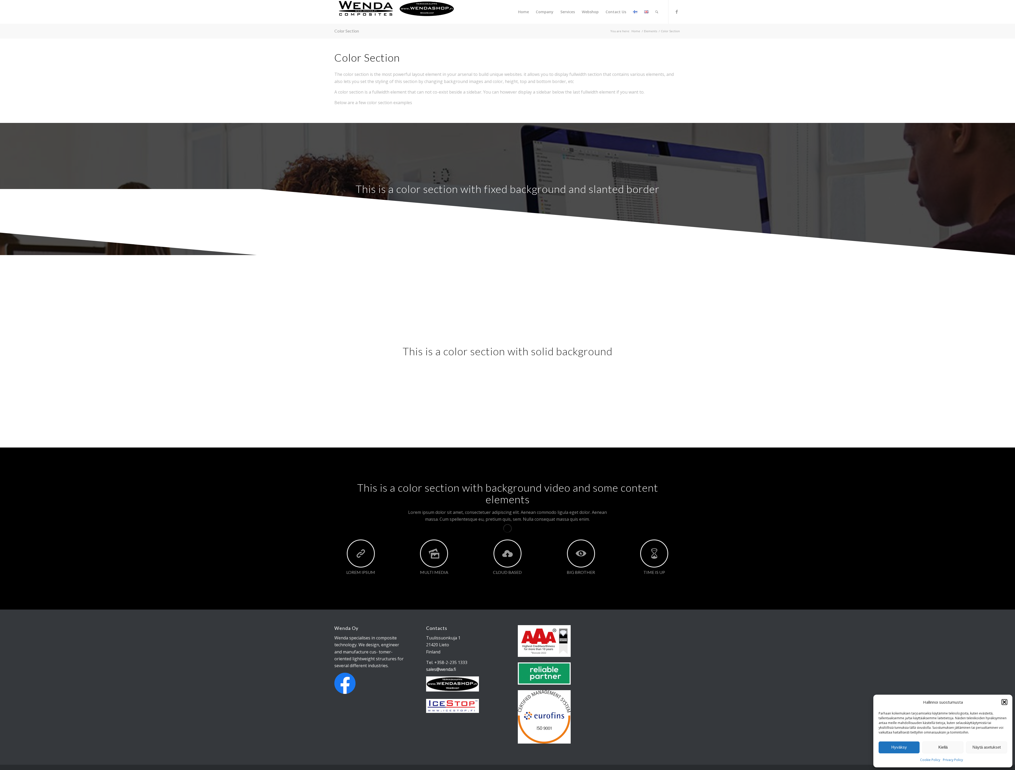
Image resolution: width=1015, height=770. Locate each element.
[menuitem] (523, 12)
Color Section (346, 30)
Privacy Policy (953, 760)
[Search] (657, 12)
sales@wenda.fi (441, 669)
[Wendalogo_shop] (396, 12)
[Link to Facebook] (677, 12)
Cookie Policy (930, 760)
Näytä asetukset (986, 747)
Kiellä (943, 747)
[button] (1004, 702)
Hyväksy (899, 747)
